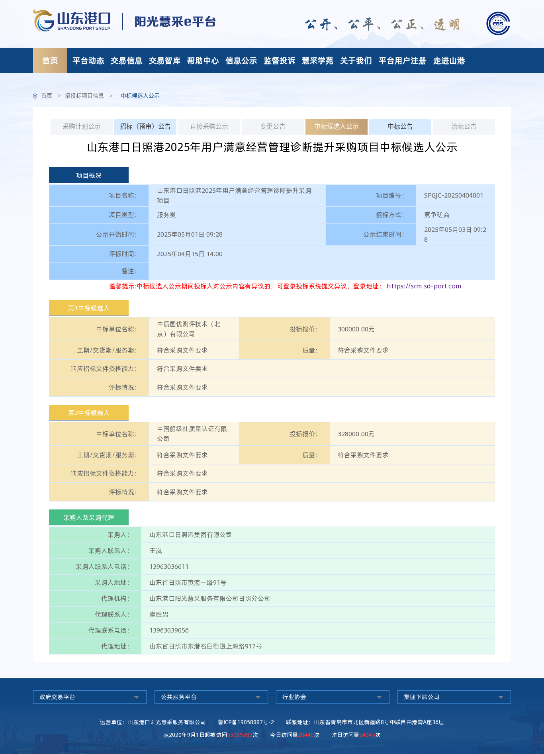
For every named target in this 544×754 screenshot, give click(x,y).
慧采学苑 (318, 60)
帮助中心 (203, 60)
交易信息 (127, 60)
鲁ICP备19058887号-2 (246, 722)
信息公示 (241, 60)
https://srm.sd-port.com (424, 286)
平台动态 (88, 60)
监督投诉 (279, 60)
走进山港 (449, 60)
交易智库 (165, 60)
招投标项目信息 (84, 96)
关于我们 (356, 60)
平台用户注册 (403, 60)
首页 (50, 60)
